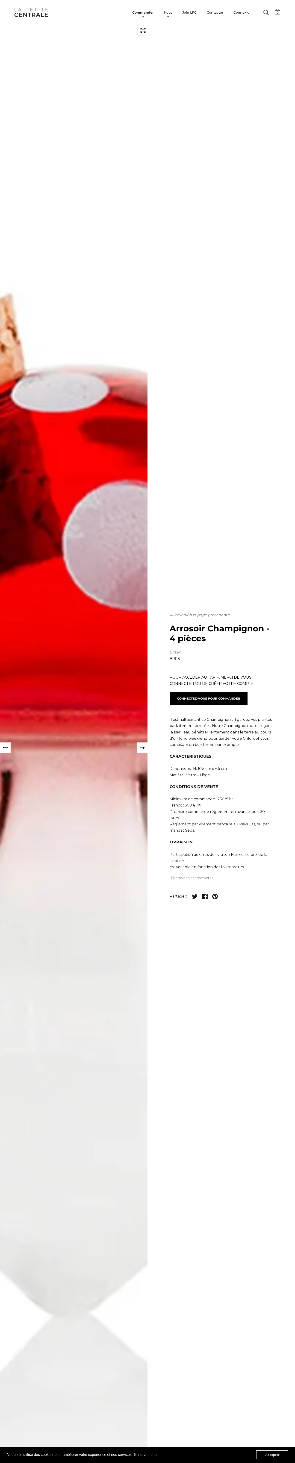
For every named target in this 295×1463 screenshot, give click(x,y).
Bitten (175, 652)
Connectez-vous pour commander (208, 698)
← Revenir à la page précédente (200, 615)
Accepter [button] (272, 1455)
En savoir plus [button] (145, 1455)
